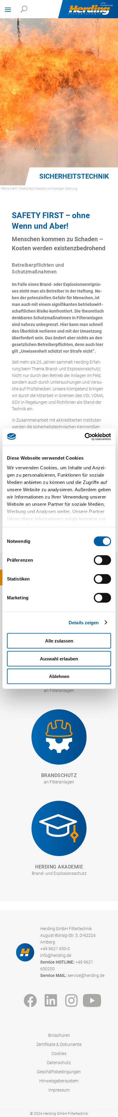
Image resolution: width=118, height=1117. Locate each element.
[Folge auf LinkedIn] (51, 1000)
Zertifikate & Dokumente (58, 1044)
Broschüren (59, 1035)
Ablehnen (59, 676)
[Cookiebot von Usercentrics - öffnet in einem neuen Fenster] (85, 436)
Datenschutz (59, 1062)
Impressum (59, 1090)
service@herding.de (86, 975)
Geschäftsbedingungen (59, 1071)
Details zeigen (84, 622)
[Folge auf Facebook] (30, 1000)
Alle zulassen (59, 640)
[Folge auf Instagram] (71, 1000)
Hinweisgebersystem (58, 1081)
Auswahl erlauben (59, 658)
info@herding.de (55, 955)
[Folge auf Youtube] (92, 1000)
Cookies (58, 1053)
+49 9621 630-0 (55, 948)
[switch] (102, 560)
